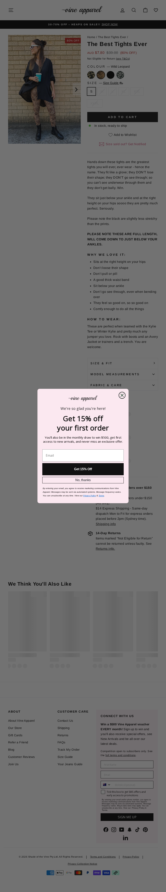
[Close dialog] (122, 395)
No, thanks (83, 480)
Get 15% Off (83, 469)
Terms (101, 495)
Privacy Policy (89, 495)
